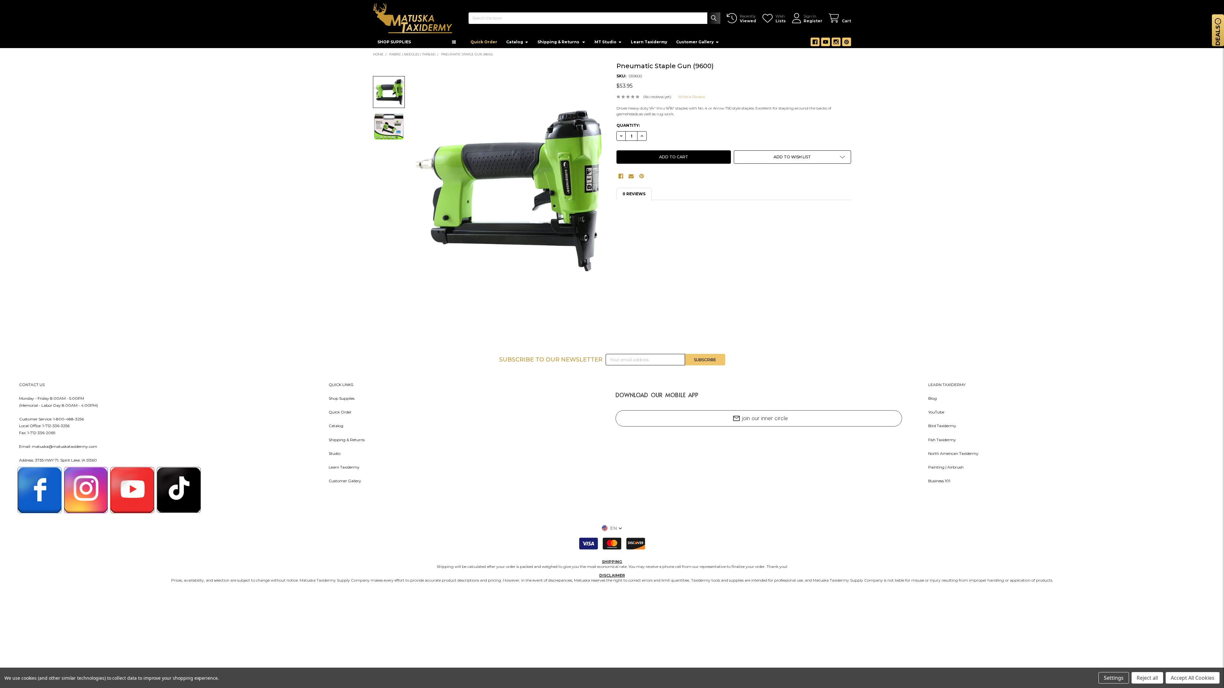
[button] (792, 159)
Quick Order (483, 43)
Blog (932, 400)
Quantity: (628, 127)
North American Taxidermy (953, 455)
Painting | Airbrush (946, 469)
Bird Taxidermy (942, 427)
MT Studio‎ (605, 43)
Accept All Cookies (1192, 677)
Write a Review (691, 98)
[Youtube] (825, 43)
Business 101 (939, 482)
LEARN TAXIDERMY (946, 386)
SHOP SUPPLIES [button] (394, 43)
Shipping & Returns (347, 441)
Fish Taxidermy (942, 441)
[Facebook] (815, 43)
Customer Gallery (695, 43)
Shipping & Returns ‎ (558, 43)
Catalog (514, 43)
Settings (1114, 677)
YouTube (936, 414)
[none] (510, 192)
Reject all (1147, 677)
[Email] (631, 178)
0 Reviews (634, 195)
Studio (334, 455)
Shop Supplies (341, 400)
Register (813, 20)
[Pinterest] (846, 43)
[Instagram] (836, 43)
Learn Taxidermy (649, 43)
